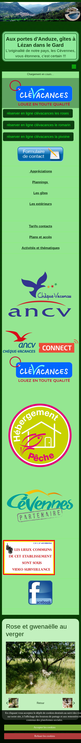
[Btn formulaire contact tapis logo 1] (40, 154)
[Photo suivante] (69, 703)
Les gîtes (40, 193)
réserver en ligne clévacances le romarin (38, 125)
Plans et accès (40, 237)
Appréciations (40, 171)
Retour (40, 703)
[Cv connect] (40, 341)
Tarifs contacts (40, 226)
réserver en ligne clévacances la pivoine (38, 137)
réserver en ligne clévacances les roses (38, 113)
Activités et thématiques (41, 248)
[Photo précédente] (12, 703)
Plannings (40, 182)
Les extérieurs (40, 204)
